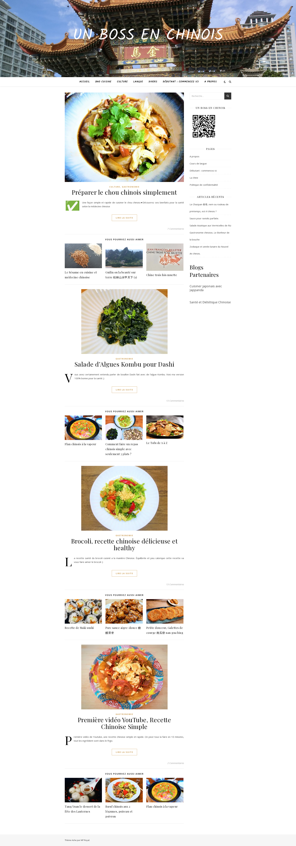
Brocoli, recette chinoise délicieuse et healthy (124, 544)
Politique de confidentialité (204, 184)
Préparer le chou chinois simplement (124, 192)
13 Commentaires (175, 400)
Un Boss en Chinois (148, 35)
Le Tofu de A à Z (157, 443)
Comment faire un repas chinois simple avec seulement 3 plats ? (121, 449)
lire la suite (124, 217)
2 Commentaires (175, 763)
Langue (138, 82)
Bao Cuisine (103, 82)
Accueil (84, 82)
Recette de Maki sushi (79, 628)
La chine (194, 177)
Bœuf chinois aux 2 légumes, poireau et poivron (119, 811)
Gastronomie (131, 187)
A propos (210, 82)
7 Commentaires (175, 228)
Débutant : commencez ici (181, 82)
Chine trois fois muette (161, 275)
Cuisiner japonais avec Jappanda (206, 288)
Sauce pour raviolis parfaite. (204, 218)
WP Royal (85, 840)
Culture (122, 82)
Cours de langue (198, 163)
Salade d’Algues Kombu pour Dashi (124, 364)
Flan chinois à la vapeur (80, 444)
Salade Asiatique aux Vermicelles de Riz (210, 225)
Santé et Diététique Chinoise (210, 302)
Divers (153, 82)
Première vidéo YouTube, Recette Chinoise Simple (124, 723)
